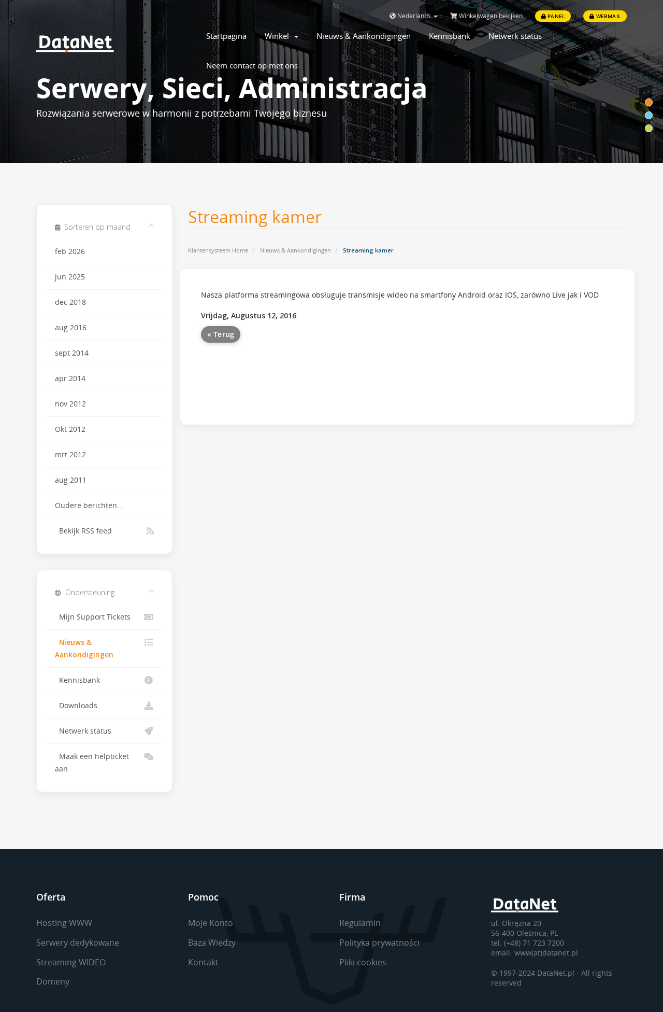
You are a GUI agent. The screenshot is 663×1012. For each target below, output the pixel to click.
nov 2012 (70, 404)
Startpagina (226, 36)
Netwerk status (515, 36)
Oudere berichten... (89, 505)
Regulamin (360, 923)
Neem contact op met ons (252, 65)
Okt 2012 (70, 429)
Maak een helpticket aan (92, 763)
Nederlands (414, 15)
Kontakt (203, 962)
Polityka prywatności (379, 942)
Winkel (279, 36)
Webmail (607, 16)
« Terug (221, 334)
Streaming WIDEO (71, 962)
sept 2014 (72, 353)
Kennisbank (449, 36)
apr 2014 (70, 378)
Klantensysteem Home (218, 250)
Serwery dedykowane (77, 942)
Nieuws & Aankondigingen (363, 36)
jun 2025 (70, 277)
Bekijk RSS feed (83, 531)
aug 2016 (71, 327)
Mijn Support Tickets (93, 617)
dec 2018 (70, 302)
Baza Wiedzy (212, 942)
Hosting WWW (64, 923)
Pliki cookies (362, 962)
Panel (555, 16)
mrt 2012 (70, 454)
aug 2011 (71, 480)
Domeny (52, 981)
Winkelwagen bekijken (490, 15)
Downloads (76, 705)
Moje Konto (210, 923)
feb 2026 (70, 251)
